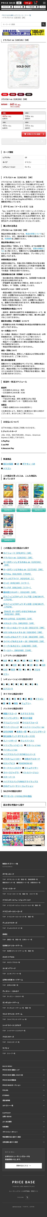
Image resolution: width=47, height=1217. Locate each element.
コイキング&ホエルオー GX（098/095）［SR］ (24, 641)
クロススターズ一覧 (13, 1042)
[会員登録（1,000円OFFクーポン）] (23, 32)
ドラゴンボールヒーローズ (12, 911)
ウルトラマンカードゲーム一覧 (17, 1019)
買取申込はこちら (23, 1166)
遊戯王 (5, 934)
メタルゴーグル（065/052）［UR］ (19, 623)
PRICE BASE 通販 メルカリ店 (13, 1075)
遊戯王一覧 (10, 939)
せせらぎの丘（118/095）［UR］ (18, 618)
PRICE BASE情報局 (9, 1080)
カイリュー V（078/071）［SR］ (17, 553)
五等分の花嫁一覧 (12, 985)
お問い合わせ (7, 1116)
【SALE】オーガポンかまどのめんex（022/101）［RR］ (19, 613)
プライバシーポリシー (10, 1132)
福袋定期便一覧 (33, 879)
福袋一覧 (24, 879)
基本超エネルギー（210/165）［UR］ (20, 592)
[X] (27, 1197)
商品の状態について (33, 234)
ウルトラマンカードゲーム (12, 1014)
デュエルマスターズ (10, 923)
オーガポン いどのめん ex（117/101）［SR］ (23, 569)
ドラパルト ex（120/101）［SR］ (18, 557)
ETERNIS (6, 1095)
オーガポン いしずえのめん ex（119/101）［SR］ (22, 563)
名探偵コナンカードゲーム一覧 (17, 951)
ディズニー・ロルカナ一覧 (15, 996)
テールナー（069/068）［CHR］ (17, 650)
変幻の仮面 (8, 463)
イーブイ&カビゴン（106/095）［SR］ (20, 646)
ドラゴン (7, 468)
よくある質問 (7, 1122)
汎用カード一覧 (27, 939)
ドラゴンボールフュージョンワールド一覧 (20, 905)
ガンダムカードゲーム (11, 1002)
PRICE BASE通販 (7, 15)
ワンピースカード (9, 888)
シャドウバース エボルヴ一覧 (16, 1031)
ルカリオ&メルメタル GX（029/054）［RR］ (23, 632)
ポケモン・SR (28, 463)
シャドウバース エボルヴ (12, 1025)
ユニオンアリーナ (9, 968)
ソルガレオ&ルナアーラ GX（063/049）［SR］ (24, 637)
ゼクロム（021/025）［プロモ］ (17, 574)
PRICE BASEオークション (12, 1085)
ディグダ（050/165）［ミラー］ (17, 587)
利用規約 (8, 238)
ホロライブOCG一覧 (13, 962)
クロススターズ (8, 1037)
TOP (4, 879)
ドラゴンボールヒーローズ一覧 (17, 917)
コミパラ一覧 (33, 894)
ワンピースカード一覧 (14, 894)
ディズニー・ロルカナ (11, 991)
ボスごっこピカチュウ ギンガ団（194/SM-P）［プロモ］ (24, 605)
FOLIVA (5, 1090)
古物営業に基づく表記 (10, 1142)
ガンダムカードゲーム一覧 (15, 1008)
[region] (23, 8)
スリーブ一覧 (11, 1053)
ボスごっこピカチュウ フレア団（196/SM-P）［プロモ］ (24, 598)
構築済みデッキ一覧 (9, 882)
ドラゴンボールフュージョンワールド (17, 900)
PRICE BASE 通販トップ (11, 1070)
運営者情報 (6, 1100)
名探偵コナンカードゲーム (12, 945)
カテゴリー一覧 (8, 1105)
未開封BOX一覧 (35, 882)
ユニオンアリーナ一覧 (14, 974)
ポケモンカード (20, 15)
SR (18, 463)
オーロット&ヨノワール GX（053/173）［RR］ (24, 627)
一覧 (29, 15)
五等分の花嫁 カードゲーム (13, 980)
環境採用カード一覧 (23, 882)
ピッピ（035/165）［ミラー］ (16, 583)
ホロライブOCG (8, 957)
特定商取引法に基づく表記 (12, 1137)
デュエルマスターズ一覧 (14, 928)
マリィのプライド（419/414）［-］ (19, 578)
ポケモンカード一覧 (13, 879)
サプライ (6, 1048)
